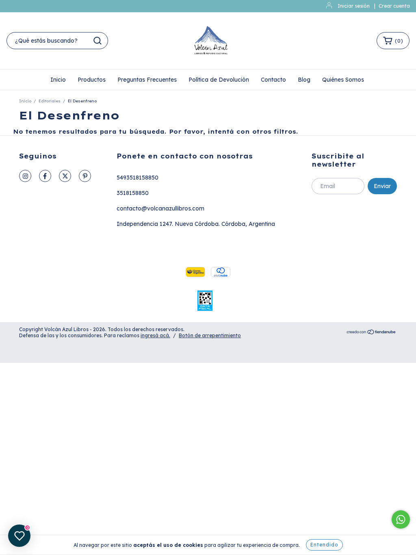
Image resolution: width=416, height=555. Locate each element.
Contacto (273, 79)
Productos (92, 79)
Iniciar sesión (354, 6)
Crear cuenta (394, 6)
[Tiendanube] (371, 333)
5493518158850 (137, 177)
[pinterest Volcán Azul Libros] (85, 176)
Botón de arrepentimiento (210, 335)
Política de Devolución (218, 79)
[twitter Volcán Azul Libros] (65, 176)
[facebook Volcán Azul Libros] (45, 176)
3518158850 (133, 193)
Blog (304, 79)
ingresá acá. (155, 335)
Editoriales (50, 101)
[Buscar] (97, 40)
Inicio (58, 79)
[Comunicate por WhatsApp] (401, 519)
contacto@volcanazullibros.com (160, 208)
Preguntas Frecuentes (147, 79)
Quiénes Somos (343, 79)
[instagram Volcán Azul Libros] (25, 176)
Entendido (324, 545)
